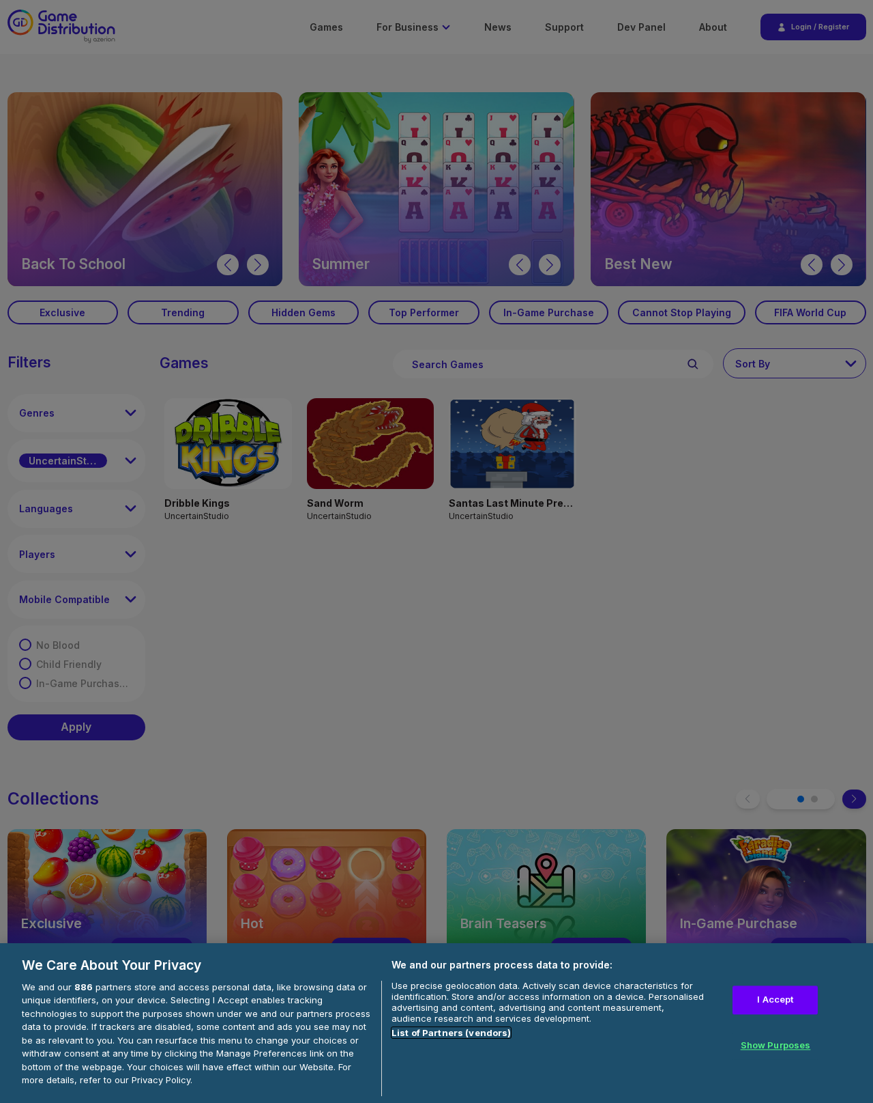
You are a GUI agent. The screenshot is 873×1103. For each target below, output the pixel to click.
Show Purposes (776, 1045)
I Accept (775, 999)
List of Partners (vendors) (451, 1032)
